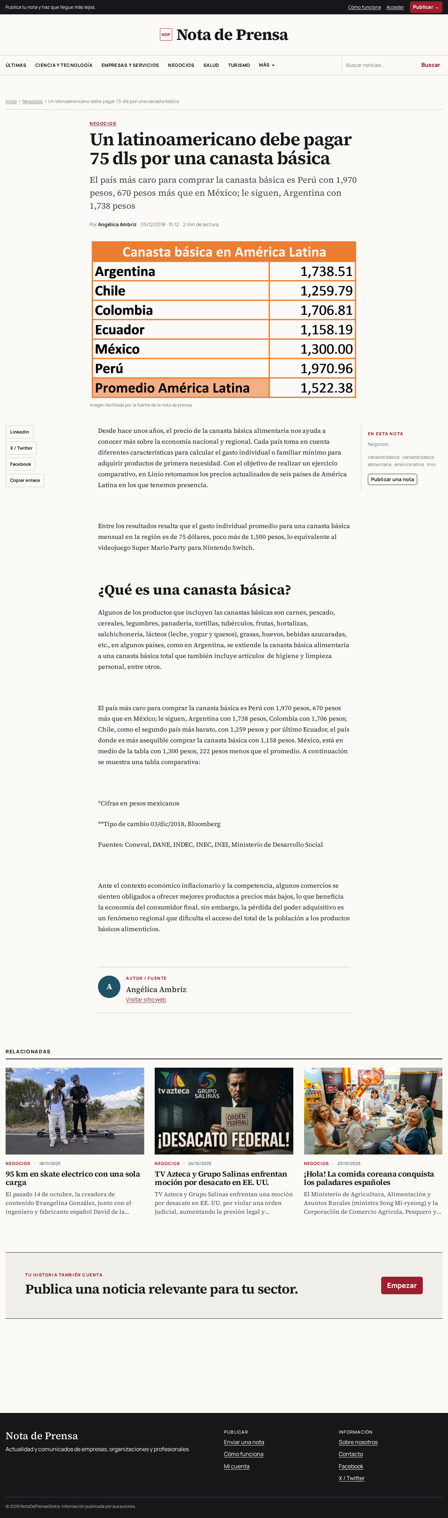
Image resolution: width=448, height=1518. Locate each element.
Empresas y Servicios (130, 65)
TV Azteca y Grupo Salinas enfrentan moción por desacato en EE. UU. (221, 1178)
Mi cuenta (237, 1466)
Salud (211, 65)
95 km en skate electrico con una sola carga (73, 1178)
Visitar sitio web (146, 999)
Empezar (402, 1285)
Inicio (11, 101)
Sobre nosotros (358, 1442)
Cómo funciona (364, 7)
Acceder (395, 7)
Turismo (239, 65)
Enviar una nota (244, 1442)
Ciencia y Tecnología (63, 65)
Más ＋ (267, 65)
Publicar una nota (392, 479)
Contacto (351, 1454)
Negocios (181, 65)
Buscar (430, 65)
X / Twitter (21, 448)
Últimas (16, 65)
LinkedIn (19, 432)
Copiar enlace (25, 480)
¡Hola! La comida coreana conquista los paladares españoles (369, 1178)
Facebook (20, 464)
